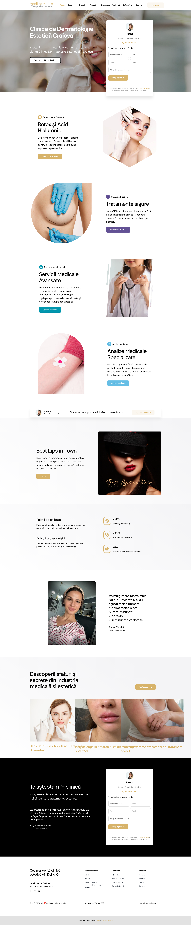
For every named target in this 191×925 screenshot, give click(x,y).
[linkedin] (39, 891)
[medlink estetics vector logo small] (41, 3)
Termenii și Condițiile (143, 88)
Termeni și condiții (107, 920)
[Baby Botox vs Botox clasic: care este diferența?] (61, 720)
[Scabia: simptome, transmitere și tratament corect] (152, 720)
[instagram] (35, 891)
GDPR (98, 920)
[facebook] (31, 891)
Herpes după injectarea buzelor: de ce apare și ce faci (106, 749)
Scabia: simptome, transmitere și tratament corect (152, 749)
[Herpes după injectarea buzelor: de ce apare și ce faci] (106, 720)
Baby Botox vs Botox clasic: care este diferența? (56, 748)
